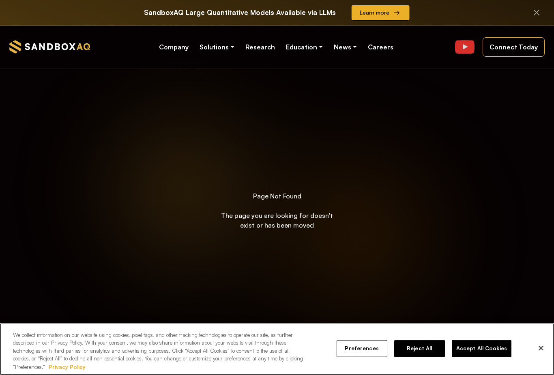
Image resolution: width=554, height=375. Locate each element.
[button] (217, 47)
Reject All (419, 348)
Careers (380, 47)
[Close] (541, 348)
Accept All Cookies (481, 348)
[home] (49, 46)
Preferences (361, 348)
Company (174, 47)
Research (260, 47)
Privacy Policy (67, 366)
